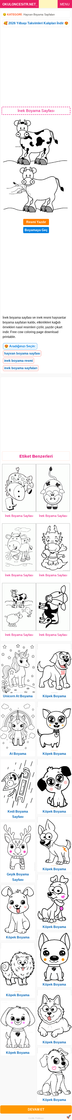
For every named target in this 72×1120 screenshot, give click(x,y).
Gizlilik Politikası (36, 1118)
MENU (65, 4)
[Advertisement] (36, 66)
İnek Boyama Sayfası (19, 515)
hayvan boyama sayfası (22, 353)
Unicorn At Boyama (18, 696)
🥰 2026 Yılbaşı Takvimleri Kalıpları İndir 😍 (36, 23)
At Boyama (17, 753)
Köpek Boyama (17, 937)
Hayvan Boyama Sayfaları (39, 14)
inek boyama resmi (18, 360)
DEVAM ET (36, 1109)
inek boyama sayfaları (20, 368)
